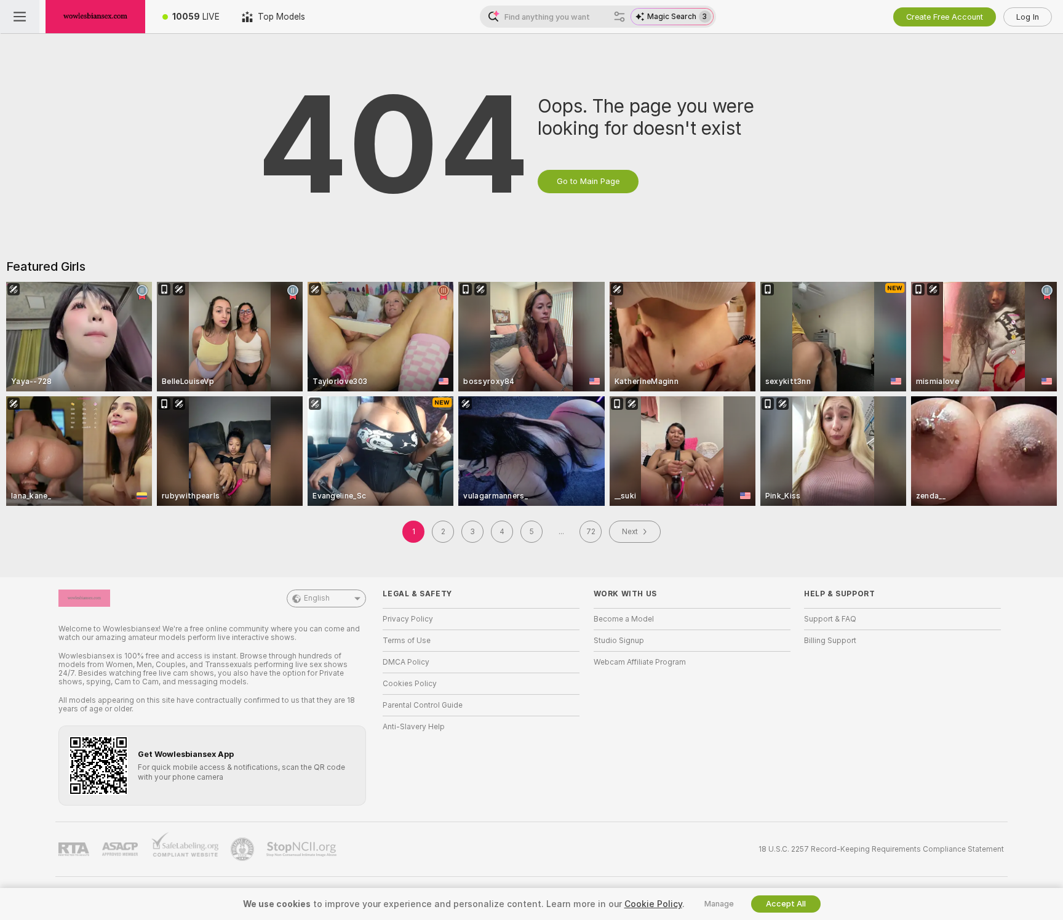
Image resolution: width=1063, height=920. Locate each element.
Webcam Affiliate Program (640, 662)
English (317, 598)
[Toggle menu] (19, 16)
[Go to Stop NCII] (302, 849)
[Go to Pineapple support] (244, 849)
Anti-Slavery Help (414, 726)
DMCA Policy (406, 662)
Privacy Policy (408, 619)
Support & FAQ (830, 619)
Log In (1027, 17)
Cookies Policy (410, 683)
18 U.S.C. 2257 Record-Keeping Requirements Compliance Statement (881, 849)
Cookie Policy (653, 904)
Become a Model (624, 619)
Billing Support (830, 640)
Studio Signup (619, 640)
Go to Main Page (588, 181)
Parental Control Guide (423, 705)
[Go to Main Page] (95, 16)
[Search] (619, 16)
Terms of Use (407, 640)
